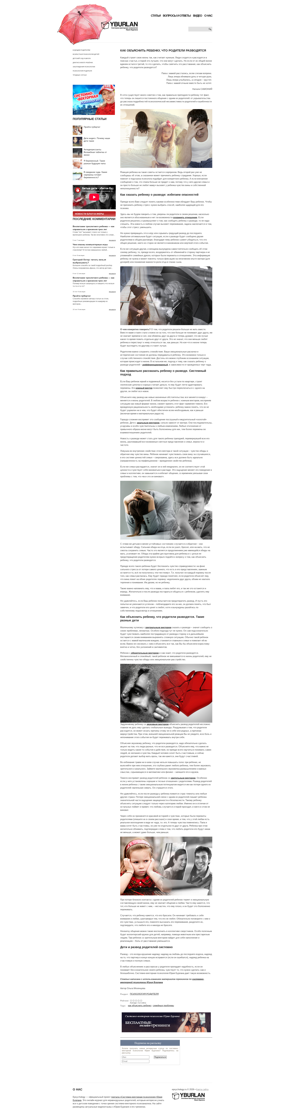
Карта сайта (202, 1089)
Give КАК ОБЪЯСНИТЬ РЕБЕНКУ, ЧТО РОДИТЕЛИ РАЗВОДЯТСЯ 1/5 (131, 1000)
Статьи (156, 15)
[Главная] (97, 24)
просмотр (112, 240)
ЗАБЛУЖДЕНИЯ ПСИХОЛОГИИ (84, 67)
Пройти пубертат (92, 127)
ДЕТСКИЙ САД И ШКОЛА (82, 58)
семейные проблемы (163, 1005)
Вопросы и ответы (177, 15)
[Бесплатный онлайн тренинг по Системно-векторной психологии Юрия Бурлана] (166, 1023)
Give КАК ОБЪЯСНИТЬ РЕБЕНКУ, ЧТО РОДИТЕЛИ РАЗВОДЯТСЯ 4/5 (138, 1000)
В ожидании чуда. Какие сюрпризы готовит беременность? (95, 175)
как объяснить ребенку (140, 1005)
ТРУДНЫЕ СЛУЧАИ (80, 75)
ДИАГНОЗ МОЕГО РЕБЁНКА (83, 62)
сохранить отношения (185, 217)
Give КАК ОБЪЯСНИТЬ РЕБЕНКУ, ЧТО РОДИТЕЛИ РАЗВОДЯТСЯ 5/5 (141, 1000)
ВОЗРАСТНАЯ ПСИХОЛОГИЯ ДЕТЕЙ (86, 54)
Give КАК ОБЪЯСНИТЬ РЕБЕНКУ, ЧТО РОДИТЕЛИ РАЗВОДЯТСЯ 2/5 (133, 1000)
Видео (197, 15)
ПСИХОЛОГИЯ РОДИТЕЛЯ (82, 71)
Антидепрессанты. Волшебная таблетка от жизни (95, 152)
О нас (208, 15)
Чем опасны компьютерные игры (90, 244)
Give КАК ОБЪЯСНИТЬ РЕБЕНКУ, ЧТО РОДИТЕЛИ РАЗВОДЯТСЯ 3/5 (136, 1000)
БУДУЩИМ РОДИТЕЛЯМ (81, 50)
